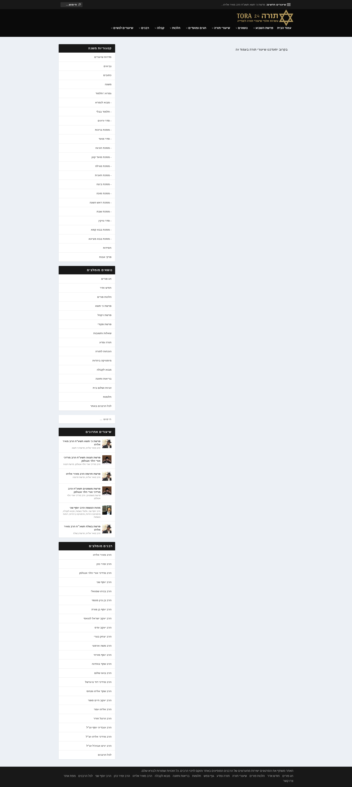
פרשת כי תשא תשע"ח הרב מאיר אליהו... (243, 4)
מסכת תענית (102, 175)
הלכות (176, 28)
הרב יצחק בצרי (102, 636)
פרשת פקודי (104, 324)
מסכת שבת (103, 211)
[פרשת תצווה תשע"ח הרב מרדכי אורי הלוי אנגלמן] (106, 459)
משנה (108, 84)
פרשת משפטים (93, 495)
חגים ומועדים (197, 28)
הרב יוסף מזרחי (102, 654)
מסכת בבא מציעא (99, 238)
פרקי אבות (105, 256)
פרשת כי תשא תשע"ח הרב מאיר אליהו (81, 443)
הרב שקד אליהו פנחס (99, 691)
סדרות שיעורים (102, 57)
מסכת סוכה (103, 193)
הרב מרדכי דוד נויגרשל (98, 682)
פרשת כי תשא (103, 305)
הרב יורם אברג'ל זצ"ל (98, 745)
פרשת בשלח (79, 533)
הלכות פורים (104, 296)
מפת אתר (70, 775)
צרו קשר (288, 780)
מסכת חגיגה (102, 147)
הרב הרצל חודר (102, 718)
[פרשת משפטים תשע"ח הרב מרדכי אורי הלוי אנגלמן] (106, 491)
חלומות (107, 396)
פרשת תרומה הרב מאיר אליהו (83, 473)
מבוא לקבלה (104, 369)
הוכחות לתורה (103, 351)
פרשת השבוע (264, 28)
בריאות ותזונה (103, 378)
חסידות (107, 247)
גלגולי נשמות (81, 511)
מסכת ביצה (103, 184)
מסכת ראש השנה (100, 202)
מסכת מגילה (102, 166)
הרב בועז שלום (102, 673)
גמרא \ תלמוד (103, 93)
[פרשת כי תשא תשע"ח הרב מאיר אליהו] (106, 443)
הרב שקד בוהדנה (101, 663)
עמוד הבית (284, 28)
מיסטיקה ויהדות (93, 514)
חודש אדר (105, 287)
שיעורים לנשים (123, 28)
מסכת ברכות (102, 129)
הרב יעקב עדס (103, 627)
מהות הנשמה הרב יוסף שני (85, 507)
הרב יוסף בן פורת (101, 609)
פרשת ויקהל (104, 315)
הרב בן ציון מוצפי (101, 600)
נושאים (243, 28)
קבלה (160, 28)
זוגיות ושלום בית (102, 387)
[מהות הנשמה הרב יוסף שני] (106, 510)
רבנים (145, 28)
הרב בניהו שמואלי (101, 591)
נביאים (107, 66)
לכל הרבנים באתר (100, 405)
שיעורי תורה (222, 28)
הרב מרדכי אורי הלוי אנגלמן (87, 464)
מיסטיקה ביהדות (101, 360)
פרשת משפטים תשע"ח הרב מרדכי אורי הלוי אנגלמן (84, 490)
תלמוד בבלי (103, 111)
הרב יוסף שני (94, 511)
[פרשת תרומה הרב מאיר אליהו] (106, 476)
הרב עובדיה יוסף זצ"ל (98, 727)
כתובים (107, 75)
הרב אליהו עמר (102, 709)
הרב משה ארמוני (101, 645)
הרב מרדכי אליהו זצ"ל (98, 736)
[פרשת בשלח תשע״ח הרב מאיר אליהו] (106, 528)
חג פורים (106, 278)
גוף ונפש (209, 775)
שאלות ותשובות (102, 333)
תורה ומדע (105, 342)
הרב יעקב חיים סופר (99, 700)
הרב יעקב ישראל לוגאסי (97, 618)
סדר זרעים (104, 120)
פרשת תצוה (68, 464)
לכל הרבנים (104, 754)
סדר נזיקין (104, 220)
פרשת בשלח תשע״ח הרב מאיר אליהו (82, 528)
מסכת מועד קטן (100, 157)
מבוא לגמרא (102, 102)
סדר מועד (104, 138)
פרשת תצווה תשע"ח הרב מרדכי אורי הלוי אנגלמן (82, 459)
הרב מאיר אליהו (93, 448)
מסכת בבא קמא (100, 229)
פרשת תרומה (79, 477)
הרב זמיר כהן (103, 563)
